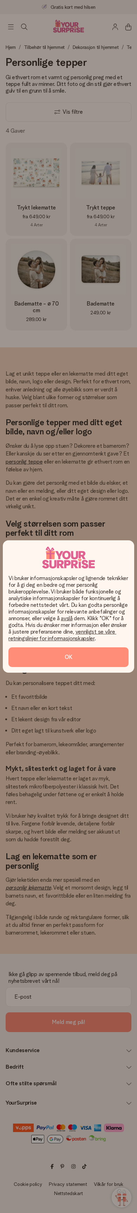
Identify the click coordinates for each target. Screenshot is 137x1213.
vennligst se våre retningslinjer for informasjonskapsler (62, 635)
